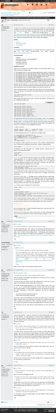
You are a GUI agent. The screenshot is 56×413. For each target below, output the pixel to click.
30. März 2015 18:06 (18, 221)
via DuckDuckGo (51, 12)
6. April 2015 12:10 (18, 312)
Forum (32, 3)
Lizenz (15, 410)
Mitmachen (52, 3)
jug (2, 221)
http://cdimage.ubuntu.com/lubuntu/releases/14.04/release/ (27, 34)
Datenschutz (23, 410)
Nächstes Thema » (51, 404)
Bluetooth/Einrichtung (21, 43)
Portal (27, 3)
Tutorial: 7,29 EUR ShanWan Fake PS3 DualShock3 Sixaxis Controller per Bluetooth (10, 14)
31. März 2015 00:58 (18, 270)
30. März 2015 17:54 (18, 25)
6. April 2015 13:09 (18, 365)
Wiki (37, 3)
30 (5, 30)
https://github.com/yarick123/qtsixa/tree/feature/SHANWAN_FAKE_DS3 (33, 120)
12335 (6, 230)
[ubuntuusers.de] (10, 6)
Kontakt (19, 410)
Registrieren (52, 1)
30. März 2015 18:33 (18, 242)
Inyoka (7, 409)
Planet (46, 3)
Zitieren (51, 25)
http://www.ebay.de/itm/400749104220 (23, 53)
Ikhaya (41, 3)
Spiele (14, 12)
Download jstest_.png (21, 217)
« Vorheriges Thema (41, 404)
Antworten (5, 21)
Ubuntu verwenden (8, 12)
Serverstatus (34, 410)
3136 (6, 249)
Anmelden (47, 1)
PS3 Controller (19, 45)
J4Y (2, 25)
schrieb (19, 224)
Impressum (29, 410)
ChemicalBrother (5, 242)
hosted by (3, 1)
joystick (18, 42)
